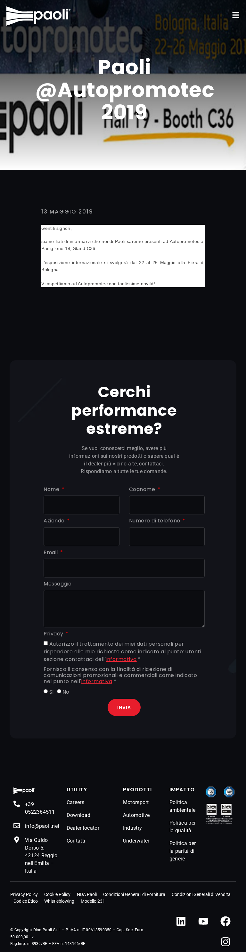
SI (51, 692)
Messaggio (58, 584)
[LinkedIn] (181, 921)
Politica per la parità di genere (182, 851)
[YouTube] (203, 921)
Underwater (136, 841)
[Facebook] (225, 921)
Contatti (76, 841)
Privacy (54, 634)
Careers (75, 802)
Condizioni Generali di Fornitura (134, 894)
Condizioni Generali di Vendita (201, 894)
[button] (236, 15)
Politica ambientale (182, 806)
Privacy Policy (24, 894)
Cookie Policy (57, 894)
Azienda (55, 521)
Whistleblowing (59, 901)
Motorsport (136, 802)
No (66, 692)
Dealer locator (83, 828)
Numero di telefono (155, 521)
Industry (132, 828)
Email (51, 552)
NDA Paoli (87, 894)
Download (78, 815)
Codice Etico (25, 901)
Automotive (136, 815)
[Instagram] (225, 942)
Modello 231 (93, 901)
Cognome (143, 489)
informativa (121, 659)
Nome (52, 489)
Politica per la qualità (182, 827)
